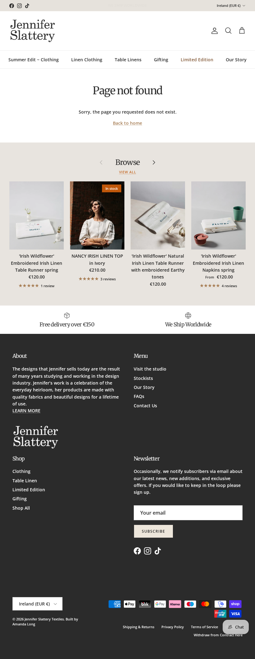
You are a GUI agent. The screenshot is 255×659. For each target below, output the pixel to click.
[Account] (213, 31)
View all (127, 172)
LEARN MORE (26, 411)
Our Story (236, 60)
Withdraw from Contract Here (218, 635)
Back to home (127, 123)
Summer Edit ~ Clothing (33, 60)
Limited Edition (197, 60)
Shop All (21, 508)
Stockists (143, 378)
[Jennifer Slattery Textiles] (32, 30)
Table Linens (128, 60)
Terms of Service (204, 626)
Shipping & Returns (138, 626)
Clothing (21, 471)
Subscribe (153, 531)
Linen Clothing (86, 60)
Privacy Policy (172, 626)
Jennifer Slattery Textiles (44, 619)
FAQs (139, 396)
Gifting (161, 60)
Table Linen (24, 481)
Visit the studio (150, 369)
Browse (127, 162)
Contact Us (145, 406)
